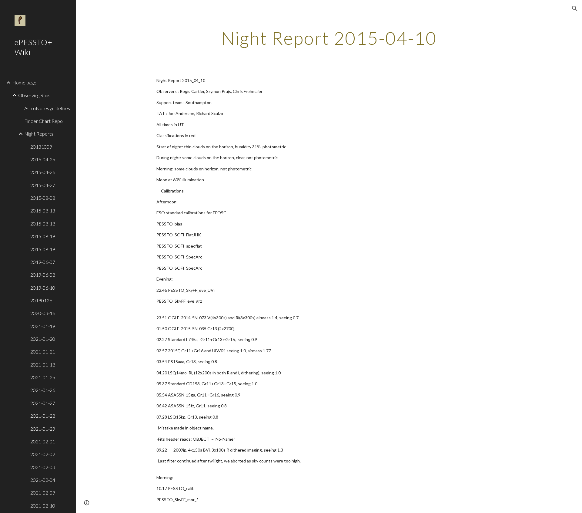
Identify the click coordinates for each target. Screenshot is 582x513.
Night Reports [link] (38, 133)
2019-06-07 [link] (42, 262)
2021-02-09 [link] (42, 492)
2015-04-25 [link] (42, 159)
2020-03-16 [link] (42, 313)
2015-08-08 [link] (42, 198)
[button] (574, 8)
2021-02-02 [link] (42, 454)
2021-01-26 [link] (42, 390)
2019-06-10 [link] (42, 288)
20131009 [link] (41, 147)
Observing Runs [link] (34, 95)
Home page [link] (24, 82)
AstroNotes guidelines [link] (47, 108)
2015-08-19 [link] (42, 236)
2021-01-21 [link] (42, 351)
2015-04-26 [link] (42, 172)
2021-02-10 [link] (42, 505)
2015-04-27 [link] (42, 185)
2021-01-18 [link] (42, 364)
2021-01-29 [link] (42, 429)
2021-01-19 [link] (42, 326)
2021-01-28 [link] (42, 416)
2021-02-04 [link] (42, 480)
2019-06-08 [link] (42, 275)
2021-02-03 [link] (42, 467)
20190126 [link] (41, 300)
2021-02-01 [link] (42, 441)
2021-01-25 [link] (42, 377)
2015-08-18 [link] (42, 223)
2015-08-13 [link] (42, 210)
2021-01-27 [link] (42, 403)
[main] (329, 37)
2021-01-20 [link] (42, 339)
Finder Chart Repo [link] (43, 121)
